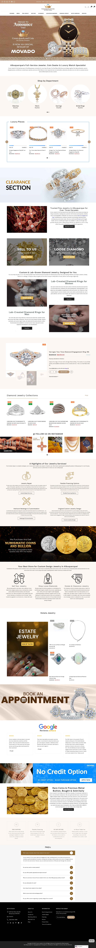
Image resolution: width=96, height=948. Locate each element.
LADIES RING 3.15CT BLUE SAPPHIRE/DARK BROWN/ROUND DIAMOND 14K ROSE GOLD (58, 423)
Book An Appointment (47, 912)
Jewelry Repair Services (26, 493)
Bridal (18, 13)
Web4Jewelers (65, 943)
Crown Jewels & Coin (41, 943)
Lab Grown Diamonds (51, 13)
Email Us (11, 916)
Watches (33, 13)
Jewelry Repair (26, 483)
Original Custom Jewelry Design (69, 509)
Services (84, 13)
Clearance (41, 13)
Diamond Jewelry (64, 13)
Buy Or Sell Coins (68, 809)
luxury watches (29, 70)
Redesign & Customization (26, 518)
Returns (44, 919)
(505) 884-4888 (40, 1)
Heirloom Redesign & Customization (26, 509)
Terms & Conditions (46, 924)
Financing (44, 917)
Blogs (29, 922)
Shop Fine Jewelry (69, 226)
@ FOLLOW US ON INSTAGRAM (48, 434)
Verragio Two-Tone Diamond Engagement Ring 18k (69, 352)
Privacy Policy (45, 922)
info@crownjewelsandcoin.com (52, 1)
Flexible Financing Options (69, 483)
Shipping (51, 358)
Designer (12, 13)
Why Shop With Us (32, 917)
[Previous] (7, 98)
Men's (37, 106)
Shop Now (15, 107)
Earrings (59, 106)
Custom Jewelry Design (70, 519)
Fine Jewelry (25, 13)
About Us (30, 912)
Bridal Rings (80, 106)
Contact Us (30, 914)
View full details (53, 376)
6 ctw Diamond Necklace (75, 644)
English (79, 946)
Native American (75, 13)
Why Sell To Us (31, 919)
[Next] (89, 98)
